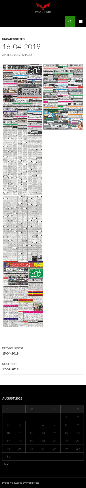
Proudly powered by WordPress (20, 482)
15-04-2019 (12, 350)
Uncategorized (13, 39)
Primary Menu (80, 21)
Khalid (27, 54)
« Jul (6, 463)
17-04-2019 (10, 366)
